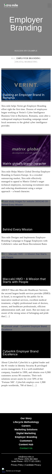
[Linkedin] (49, 470)
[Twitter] (45, 470)
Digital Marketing (26, 62)
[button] (36, 5)
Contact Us (26, 448)
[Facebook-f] (41, 470)
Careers (26, 425)
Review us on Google (13, 471)
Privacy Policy (17, 465)
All (13, 58)
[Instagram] (34, 470)
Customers (26, 440)
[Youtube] (38, 470)
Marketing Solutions (26, 429)
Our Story (26, 418)
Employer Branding (28, 58)
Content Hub (26, 444)
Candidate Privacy (33, 465)
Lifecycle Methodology (26, 422)
